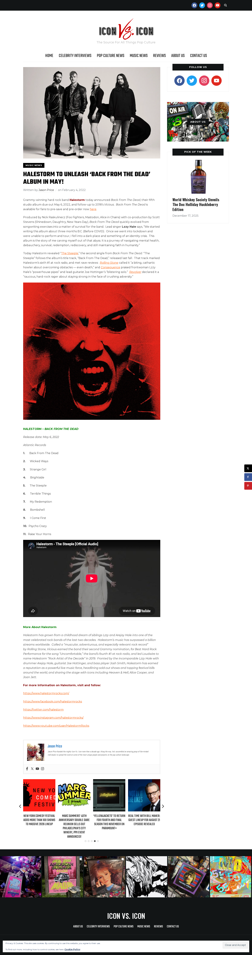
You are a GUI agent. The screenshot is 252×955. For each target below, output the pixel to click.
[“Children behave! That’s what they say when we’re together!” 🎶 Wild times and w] (105, 876)
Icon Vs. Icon (126, 916)
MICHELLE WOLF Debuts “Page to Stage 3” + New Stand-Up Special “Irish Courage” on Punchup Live (146, 822)
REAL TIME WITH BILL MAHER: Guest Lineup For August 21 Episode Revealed (111, 820)
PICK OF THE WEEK (198, 151)
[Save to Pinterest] (248, 486)
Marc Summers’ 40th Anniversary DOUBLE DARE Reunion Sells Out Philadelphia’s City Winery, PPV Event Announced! (41, 826)
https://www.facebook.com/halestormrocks (52, 701)
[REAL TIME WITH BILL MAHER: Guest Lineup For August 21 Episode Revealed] (111, 781)
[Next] (163, 806)
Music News (139, 55)
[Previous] (20, 806)
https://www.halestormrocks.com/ (46, 693)
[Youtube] (37, 769)
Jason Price (46, 190)
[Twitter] (32, 769)
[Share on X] (248, 468)
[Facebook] (27, 769)
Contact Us (198, 55)
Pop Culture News (110, 55)
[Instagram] (42, 769)
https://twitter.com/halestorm (43, 709)
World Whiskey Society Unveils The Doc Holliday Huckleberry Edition (195, 204)
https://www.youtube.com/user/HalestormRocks (56, 725)
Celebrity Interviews (75, 55)
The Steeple (69, 253)
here (93, 209)
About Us (178, 55)
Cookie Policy (72, 949)
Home (49, 55)
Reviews (159, 55)
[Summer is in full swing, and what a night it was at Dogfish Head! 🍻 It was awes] (63, 876)
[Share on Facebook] (248, 477)
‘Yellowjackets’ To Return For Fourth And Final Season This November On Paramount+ (76, 822)
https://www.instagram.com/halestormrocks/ (53, 717)
